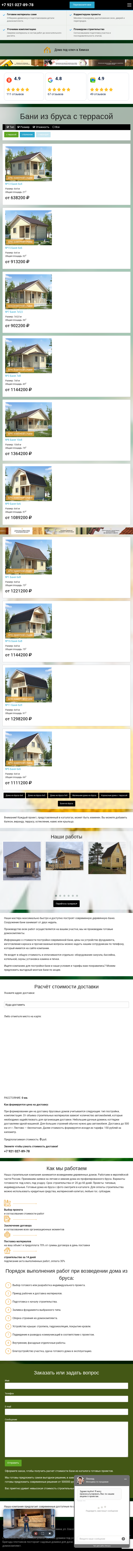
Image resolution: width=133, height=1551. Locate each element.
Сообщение (11, 1419)
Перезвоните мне (82, 4)
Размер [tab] (25, 127)
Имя (7, 1380)
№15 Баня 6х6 (13, 247)
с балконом (27, 134)
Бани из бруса (66, 803)
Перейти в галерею (66, 903)
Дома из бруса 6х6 (14, 795)
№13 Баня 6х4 (13, 183)
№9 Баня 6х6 (13, 503)
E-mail (8, 1406)
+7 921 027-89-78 (18, 5)
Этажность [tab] (42, 127)
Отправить (13, 1463)
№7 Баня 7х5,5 (14, 311)
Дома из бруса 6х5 (36, 795)
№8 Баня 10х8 (13, 439)
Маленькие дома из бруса (84, 795)
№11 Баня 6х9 (13, 705)
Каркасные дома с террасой (114, 795)
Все (57, 127)
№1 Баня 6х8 (13, 577)
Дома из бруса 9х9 (58, 795)
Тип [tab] (11, 127)
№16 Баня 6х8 (13, 641)
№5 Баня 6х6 (13, 769)
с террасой (11, 134)
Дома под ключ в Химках (71, 50)
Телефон (9, 1393)
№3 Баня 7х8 (13, 375)
